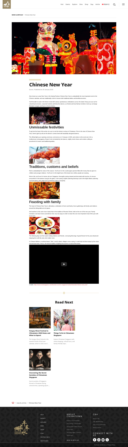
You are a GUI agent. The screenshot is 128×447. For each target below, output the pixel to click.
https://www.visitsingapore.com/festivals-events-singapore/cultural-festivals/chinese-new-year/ (60, 284)
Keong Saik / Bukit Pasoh (74, 426)
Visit (62, 4)
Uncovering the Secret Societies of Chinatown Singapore (38, 375)
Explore (74, 4)
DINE (42, 426)
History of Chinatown (73, 420)
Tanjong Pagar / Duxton (74, 432)
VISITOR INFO (45, 437)
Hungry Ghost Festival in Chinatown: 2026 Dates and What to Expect (39, 333)
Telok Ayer (70, 435)
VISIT (42, 414)
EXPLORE (43, 422)
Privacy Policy (111, 445)
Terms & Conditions (100, 445)
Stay (91, 4)
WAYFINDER (44, 441)
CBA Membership (98, 421)
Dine (81, 4)
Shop (86, 4)
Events (68, 4)
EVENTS (43, 418)
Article (98, 4)
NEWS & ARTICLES (73, 440)
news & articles (21, 403)
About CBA (96, 418)
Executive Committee (99, 424)
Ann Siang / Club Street (74, 423)
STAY (42, 433)
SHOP (42, 429)
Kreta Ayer (70, 429)
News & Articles (17, 15)
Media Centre (97, 427)
